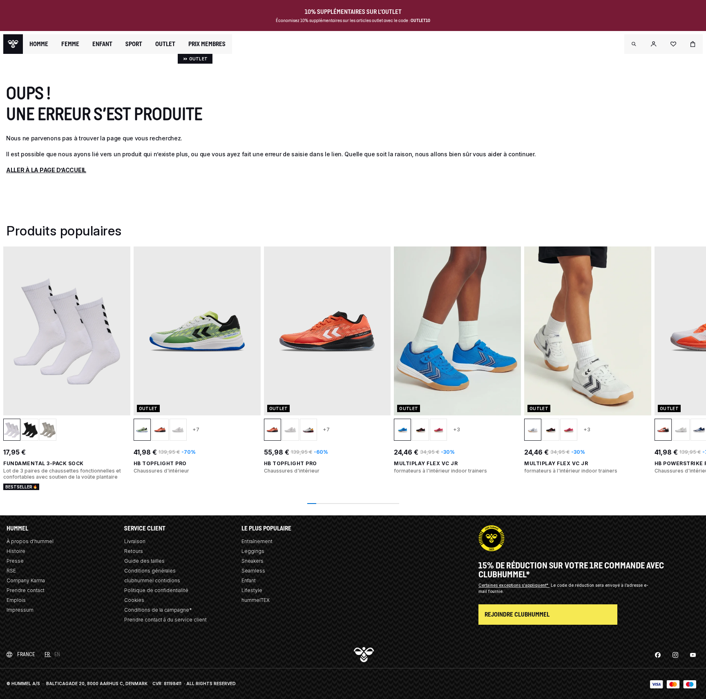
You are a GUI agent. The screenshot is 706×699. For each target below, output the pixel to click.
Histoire (16, 551)
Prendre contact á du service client (165, 620)
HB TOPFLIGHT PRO (160, 463)
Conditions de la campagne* (158, 610)
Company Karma (26, 580)
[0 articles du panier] (693, 44)
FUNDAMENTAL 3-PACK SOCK (43, 463)
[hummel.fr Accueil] (13, 44)
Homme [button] (38, 44)
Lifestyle (251, 590)
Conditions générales (150, 571)
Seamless (253, 571)
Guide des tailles (144, 561)
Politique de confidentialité (156, 590)
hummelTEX (255, 600)
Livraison (134, 541)
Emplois (16, 600)
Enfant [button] (102, 44)
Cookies (134, 600)
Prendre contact (26, 590)
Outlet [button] (165, 44)
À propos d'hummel (30, 541)
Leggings (252, 551)
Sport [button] (133, 44)
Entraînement (257, 541)
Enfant (248, 580)
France (26, 654)
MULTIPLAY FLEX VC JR (426, 463)
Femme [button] (70, 44)
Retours (133, 551)
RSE (11, 571)
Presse (15, 561)
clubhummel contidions (152, 580)
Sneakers (252, 561)
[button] (634, 44)
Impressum (20, 610)
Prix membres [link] (207, 43)
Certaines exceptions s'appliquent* (514, 585)
